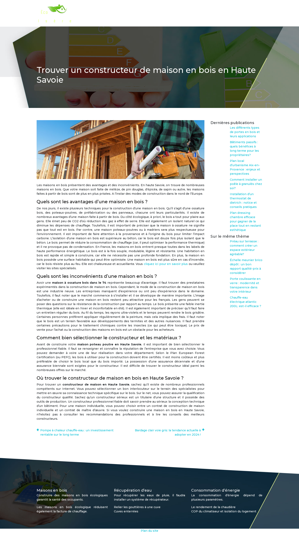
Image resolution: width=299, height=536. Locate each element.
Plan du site (149, 531)
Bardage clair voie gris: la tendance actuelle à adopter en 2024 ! (168, 432)
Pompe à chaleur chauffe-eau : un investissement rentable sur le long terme (76, 432)
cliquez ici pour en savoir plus (166, 264)
